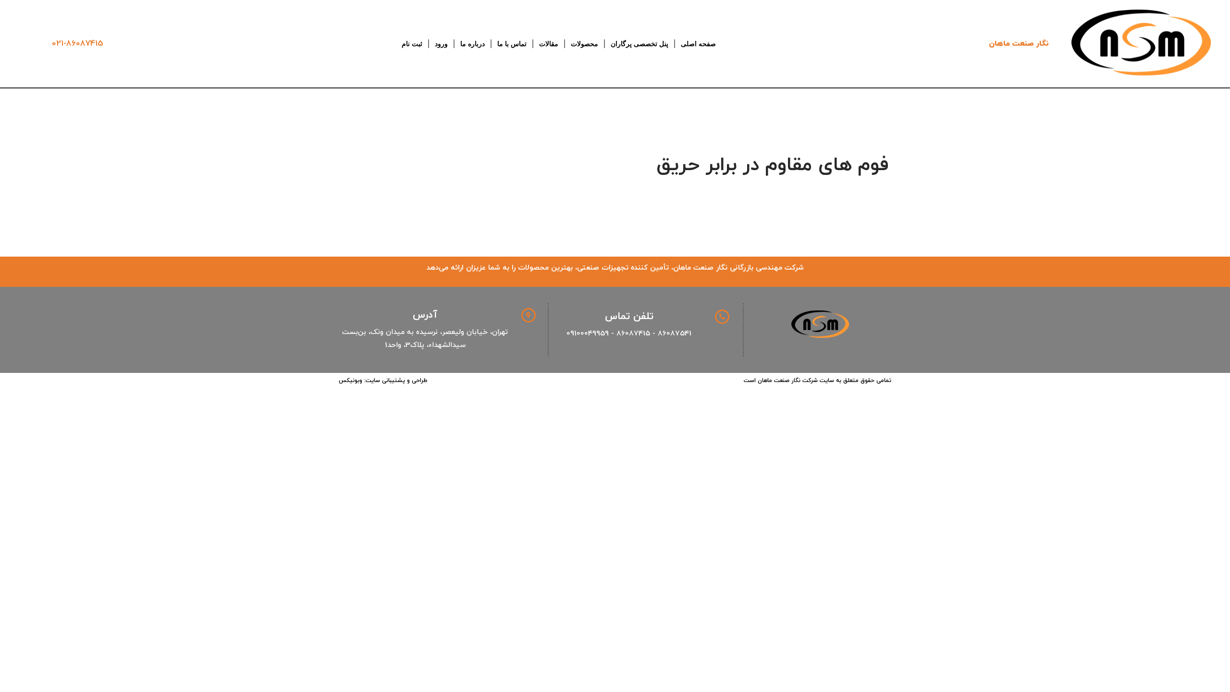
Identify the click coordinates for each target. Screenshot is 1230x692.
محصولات (584, 44)
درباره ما (472, 44)
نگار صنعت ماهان (1019, 44)
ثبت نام (412, 44)
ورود (441, 44)
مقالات (548, 44)
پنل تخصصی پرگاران (639, 44)
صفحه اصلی (698, 44)
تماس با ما (512, 44)
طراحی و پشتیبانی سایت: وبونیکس (383, 380)
